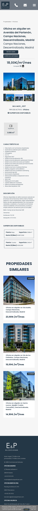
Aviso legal (7, 456)
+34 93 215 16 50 (9, 493)
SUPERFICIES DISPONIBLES (20, 113)
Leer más (33, 509)
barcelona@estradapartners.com (14, 497)
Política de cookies (19, 458)
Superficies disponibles (11, 56)
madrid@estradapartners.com (13, 479)
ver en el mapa (10, 52)
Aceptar (26, 509)
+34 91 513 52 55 (8, 476)
